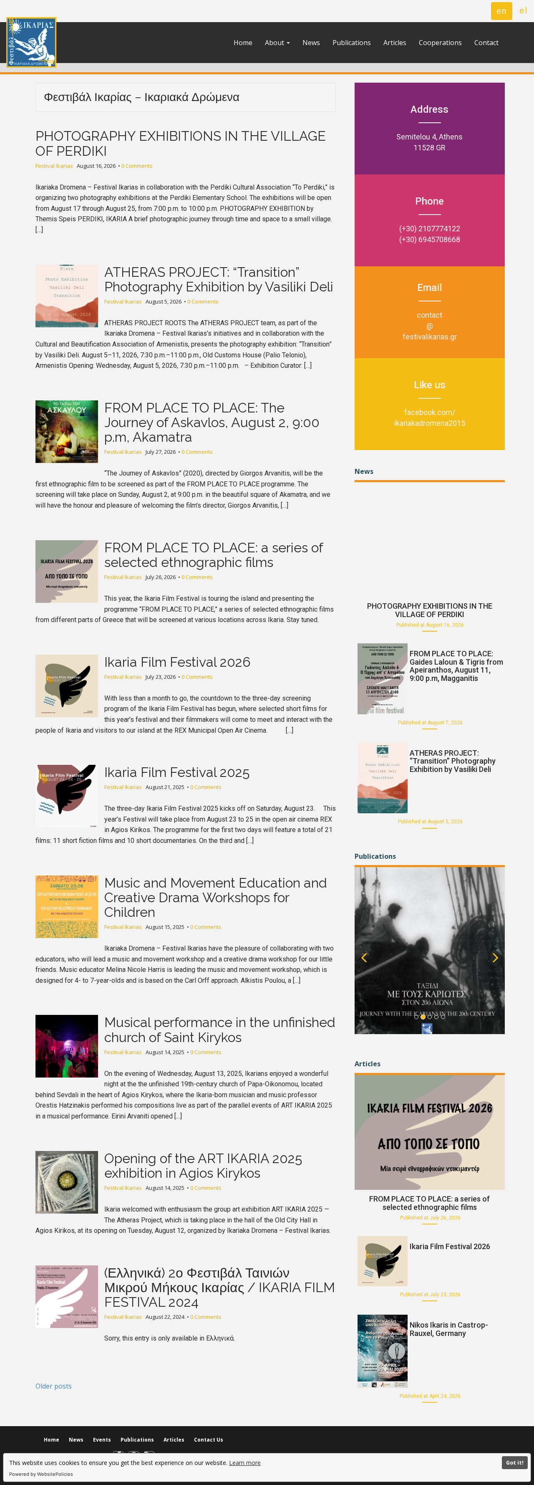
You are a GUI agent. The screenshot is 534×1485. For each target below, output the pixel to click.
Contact (486, 42)
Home (243, 42)
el (523, 10)
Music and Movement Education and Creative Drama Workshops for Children (215, 897)
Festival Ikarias (54, 165)
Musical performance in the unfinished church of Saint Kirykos (219, 1029)
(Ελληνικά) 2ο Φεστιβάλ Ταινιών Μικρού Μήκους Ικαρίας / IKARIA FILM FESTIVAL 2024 (219, 1287)
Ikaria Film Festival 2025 (176, 772)
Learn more (245, 1463)
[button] (364, 965)
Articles (394, 42)
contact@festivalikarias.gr (430, 326)
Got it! (515, 1462)
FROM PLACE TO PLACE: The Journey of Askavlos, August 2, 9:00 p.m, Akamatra (212, 422)
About (275, 42)
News (311, 42)
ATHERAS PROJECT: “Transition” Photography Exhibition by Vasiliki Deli (218, 279)
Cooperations (440, 42)
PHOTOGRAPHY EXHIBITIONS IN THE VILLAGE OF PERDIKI (180, 143)
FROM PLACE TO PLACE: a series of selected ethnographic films (213, 555)
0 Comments (137, 165)
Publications (351, 42)
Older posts (53, 1386)
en (501, 11)
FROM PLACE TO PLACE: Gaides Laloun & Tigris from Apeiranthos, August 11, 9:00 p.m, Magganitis (456, 666)
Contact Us (208, 1439)
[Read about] (430, 950)
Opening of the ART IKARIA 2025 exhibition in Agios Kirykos (203, 1166)
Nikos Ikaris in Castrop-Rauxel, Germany (449, 1329)
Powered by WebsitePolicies (41, 1474)
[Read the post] (430, 538)
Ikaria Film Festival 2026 (177, 662)
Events (102, 1439)
